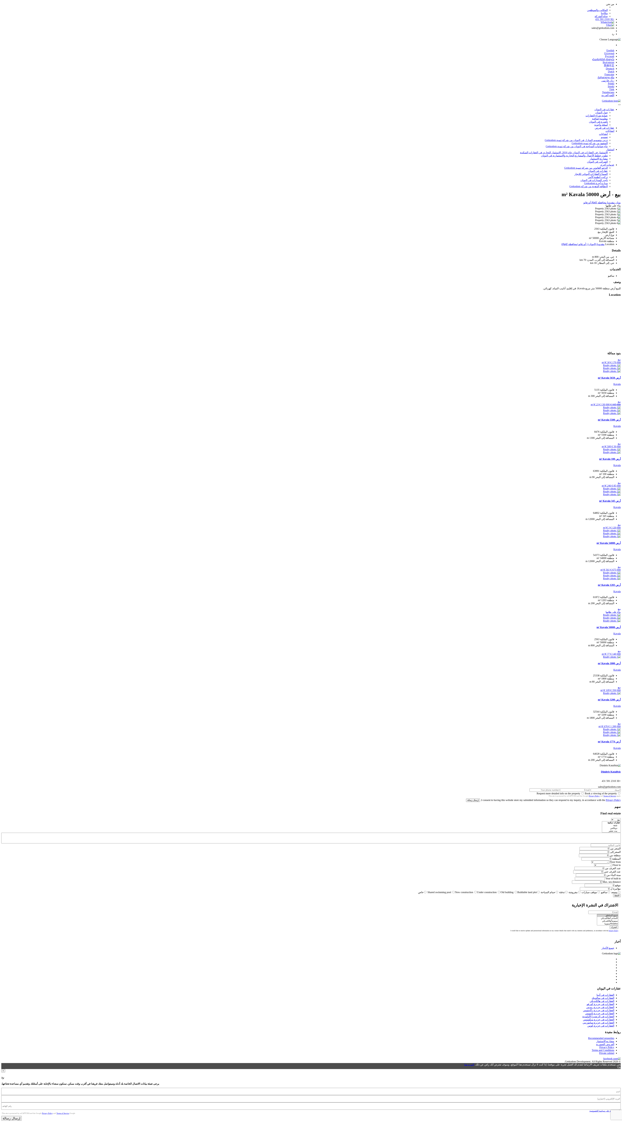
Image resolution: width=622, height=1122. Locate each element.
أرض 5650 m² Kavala (609, 377)
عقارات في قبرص (604, 128)
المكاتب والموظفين (597, 10)
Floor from (615, 862)
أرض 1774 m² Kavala (609, 741)
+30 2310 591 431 (604, 19)
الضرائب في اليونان (597, 161)
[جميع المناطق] (607, 915)
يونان (618, 202)
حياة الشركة (601, 16)
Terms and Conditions (603, 1050)
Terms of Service (609, 796)
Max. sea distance (612, 881)
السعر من (615, 848)
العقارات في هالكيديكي (602, 1001)
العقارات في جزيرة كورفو (600, 1004)
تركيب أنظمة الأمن (598, 177)
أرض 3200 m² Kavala (609, 699)
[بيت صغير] (611, 831)
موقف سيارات (589, 892)
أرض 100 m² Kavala (610, 459)
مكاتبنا (604, 13)
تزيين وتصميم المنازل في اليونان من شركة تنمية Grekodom (576, 140)
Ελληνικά (609, 53)
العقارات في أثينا (605, 995)
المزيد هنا (469, 1064)
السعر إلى (615, 852)
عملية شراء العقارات (597, 115)
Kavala (617, 384)
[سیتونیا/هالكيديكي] (607, 921)
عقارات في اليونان (604, 109)
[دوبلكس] (611, 828)
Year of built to (613, 878)
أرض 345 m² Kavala (610, 501)
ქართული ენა (606, 77)
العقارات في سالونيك (603, 998)
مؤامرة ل (615, 888)
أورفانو (587, 202)
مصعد (614, 892)
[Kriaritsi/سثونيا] (607, 923)
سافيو (604, 892)
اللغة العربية (607, 95)
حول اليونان (601, 112)
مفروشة (573, 892)
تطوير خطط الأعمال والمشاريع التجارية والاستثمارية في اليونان (574, 155)
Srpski (611, 86)
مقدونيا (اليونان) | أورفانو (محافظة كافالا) (583, 244)
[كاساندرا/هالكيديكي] (607, 918)
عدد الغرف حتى (612, 871)
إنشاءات (609, 131)
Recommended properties (601, 1038)
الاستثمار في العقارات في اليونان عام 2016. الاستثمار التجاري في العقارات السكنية (564, 152)
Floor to (617, 865)
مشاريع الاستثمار (599, 158)
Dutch (611, 71)
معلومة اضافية (600, 118)
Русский (609, 56)
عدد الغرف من (613, 868)
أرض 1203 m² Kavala (609, 585)
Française (609, 74)
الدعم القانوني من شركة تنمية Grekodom (586, 168)
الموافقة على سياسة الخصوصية (603, 1111)
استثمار (610, 149)
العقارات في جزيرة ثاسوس (599, 1013)
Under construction (487, 892)
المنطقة (616, 858)
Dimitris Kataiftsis (611, 771)
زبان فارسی (607, 80)
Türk (611, 89)
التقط (616, 895)
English (610, 50)
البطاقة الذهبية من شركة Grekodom (588, 186)
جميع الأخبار (608, 948)
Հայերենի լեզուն (603, 59)
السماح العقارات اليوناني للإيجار (591, 174)
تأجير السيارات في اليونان (594, 180)
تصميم (604, 137)
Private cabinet (606, 1053)
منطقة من (615, 855)
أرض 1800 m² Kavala (609, 663)
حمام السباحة (548, 892)
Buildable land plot (527, 892)
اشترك (614, 927)
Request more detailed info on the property (558, 793)
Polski (611, 83)
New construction (464, 892)
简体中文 (609, 65)
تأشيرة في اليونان (598, 121)
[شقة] (611, 825)
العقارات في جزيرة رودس (600, 1007)
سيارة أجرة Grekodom (596, 183)
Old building (507, 892)
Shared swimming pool (439, 892)
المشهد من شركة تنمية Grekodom (590, 143)
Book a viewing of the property (601, 793)
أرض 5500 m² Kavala (609, 419)
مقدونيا (610, 202)
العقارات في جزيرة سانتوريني (598, 1022)
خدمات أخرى (607, 164)
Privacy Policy (594, 796)
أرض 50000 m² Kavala (609, 627)
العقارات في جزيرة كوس (600, 1025)
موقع (618, 885)
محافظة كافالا (598, 202)
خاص (421, 892)
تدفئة (562, 892)
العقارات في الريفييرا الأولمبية (598, 1016)
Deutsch (610, 68)
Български (608, 62)
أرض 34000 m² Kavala (609, 543)
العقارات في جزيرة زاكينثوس (598, 1010)
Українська (608, 92)
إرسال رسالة (473, 800)
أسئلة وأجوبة (601, 124)
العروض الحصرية (605, 1044)
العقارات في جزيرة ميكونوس (598, 1019)
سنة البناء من (613, 875)
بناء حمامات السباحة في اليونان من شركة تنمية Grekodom (577, 146)
